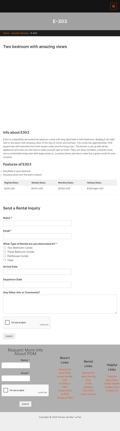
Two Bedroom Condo (20, 247)
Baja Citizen (112, 380)
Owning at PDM (65, 397)
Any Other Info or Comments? (21, 292)
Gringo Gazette (112, 383)
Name (7, 217)
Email (7, 230)
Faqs (88, 380)
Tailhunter (112, 376)
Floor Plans (88, 390)
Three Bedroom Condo (20, 251)
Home (6, 33)
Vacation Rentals (19, 33)
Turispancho (112, 390)
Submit (9, 336)
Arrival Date (10, 266)
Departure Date (12, 279)
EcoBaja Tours (112, 387)
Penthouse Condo (17, 256)
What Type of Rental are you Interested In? (30, 243)
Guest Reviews (88, 394)
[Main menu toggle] (113, 6)
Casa (10, 260)
